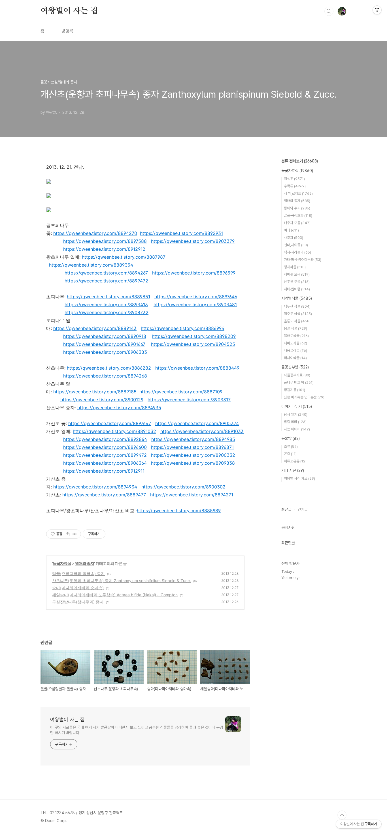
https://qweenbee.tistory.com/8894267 (106, 273)
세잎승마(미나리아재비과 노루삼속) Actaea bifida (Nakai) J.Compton (115, 594)
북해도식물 (296, 336)
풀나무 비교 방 (299, 382)
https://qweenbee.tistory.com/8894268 (105, 376)
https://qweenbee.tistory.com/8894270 (95, 233)
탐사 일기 (295, 414)
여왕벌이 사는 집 (69, 11)
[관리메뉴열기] (377, 10)
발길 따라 (295, 422)
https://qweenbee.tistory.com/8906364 (105, 463)
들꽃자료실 (62, 563)
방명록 (67, 31)
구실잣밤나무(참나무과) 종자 (78, 601)
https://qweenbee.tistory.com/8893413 (106, 304)
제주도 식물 (298, 314)
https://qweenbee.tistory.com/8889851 (108, 296)
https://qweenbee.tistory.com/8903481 (195, 304)
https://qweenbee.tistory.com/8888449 (197, 368)
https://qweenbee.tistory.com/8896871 (192, 447)
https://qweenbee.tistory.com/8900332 (193, 455)
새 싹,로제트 (298, 193)
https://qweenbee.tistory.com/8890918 (104, 336)
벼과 (291, 230)
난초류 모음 (297, 282)
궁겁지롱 (294, 390)
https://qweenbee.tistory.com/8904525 (193, 344)
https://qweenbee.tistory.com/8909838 (193, 463)
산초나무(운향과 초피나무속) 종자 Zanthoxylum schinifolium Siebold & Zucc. (121, 580)
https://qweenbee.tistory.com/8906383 (105, 352)
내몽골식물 (295, 350)
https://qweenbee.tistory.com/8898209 (194, 336)
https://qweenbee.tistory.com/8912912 (104, 249)
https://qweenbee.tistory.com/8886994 (182, 328)
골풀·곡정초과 (298, 215)
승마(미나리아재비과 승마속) (78, 587)
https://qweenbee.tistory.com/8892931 (181, 233)
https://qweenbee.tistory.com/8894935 (119, 407)
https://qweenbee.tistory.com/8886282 (109, 368)
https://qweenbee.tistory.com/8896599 (193, 273)
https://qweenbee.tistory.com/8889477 (104, 495)
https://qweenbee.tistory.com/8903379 (193, 241)
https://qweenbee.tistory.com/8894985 (193, 439)
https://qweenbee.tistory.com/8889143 (95, 328)
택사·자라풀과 (297, 252)
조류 (291, 446)
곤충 (290, 454)
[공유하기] (67, 534)
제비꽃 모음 (297, 274)
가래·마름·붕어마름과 (302, 260)
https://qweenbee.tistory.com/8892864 (105, 439)
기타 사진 (292, 470)
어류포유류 (295, 461)
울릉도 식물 (297, 321)
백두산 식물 (297, 306)
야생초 (294, 179)
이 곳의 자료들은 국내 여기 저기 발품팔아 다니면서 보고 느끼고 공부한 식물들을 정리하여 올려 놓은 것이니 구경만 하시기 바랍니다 (136, 730)
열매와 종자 (84, 563)
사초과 (293, 237)
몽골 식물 (295, 328)
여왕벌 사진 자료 (299, 478)
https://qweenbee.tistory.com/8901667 (104, 344)
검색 (329, 11)
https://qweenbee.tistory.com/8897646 (195, 296)
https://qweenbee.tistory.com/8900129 (101, 399)
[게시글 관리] (74, 534)
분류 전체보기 (299, 161)
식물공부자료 (297, 375)
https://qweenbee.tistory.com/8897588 (105, 241)
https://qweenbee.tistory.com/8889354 (91, 265)
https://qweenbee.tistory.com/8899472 (106, 281)
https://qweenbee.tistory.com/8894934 (95, 487)
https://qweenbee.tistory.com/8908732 (106, 312)
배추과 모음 (297, 223)
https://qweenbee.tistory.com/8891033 (202, 431)
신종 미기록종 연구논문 (304, 397)
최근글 (286, 509)
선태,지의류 (296, 245)
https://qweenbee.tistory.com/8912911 (103, 471)
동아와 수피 (297, 208)
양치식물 (295, 267)
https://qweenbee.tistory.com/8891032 (114, 431)
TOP (341, 815)
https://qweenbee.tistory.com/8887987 (123, 257)
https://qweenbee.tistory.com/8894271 (191, 495)
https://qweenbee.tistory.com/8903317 (189, 399)
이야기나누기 (296, 406)
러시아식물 (295, 358)
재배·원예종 (297, 289)
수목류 (295, 186)
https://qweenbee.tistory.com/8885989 (179, 510)
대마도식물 (295, 343)
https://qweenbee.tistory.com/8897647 (109, 423)
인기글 (302, 509)
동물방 (290, 438)
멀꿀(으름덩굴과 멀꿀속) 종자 (78, 573)
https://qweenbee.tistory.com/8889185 (95, 392)
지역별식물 (296, 298)
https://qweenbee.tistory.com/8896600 (105, 447)
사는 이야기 (297, 429)
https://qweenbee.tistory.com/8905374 (197, 423)
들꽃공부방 (295, 367)
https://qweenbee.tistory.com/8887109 (180, 392)
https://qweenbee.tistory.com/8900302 (183, 487)
